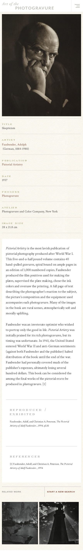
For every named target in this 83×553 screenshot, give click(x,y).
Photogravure (10, 196)
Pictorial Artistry (12, 164)
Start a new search (61, 492)
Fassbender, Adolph (14, 145)
